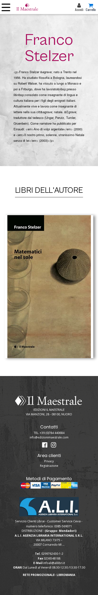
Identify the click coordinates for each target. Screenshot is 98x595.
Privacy (49, 461)
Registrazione (49, 466)
